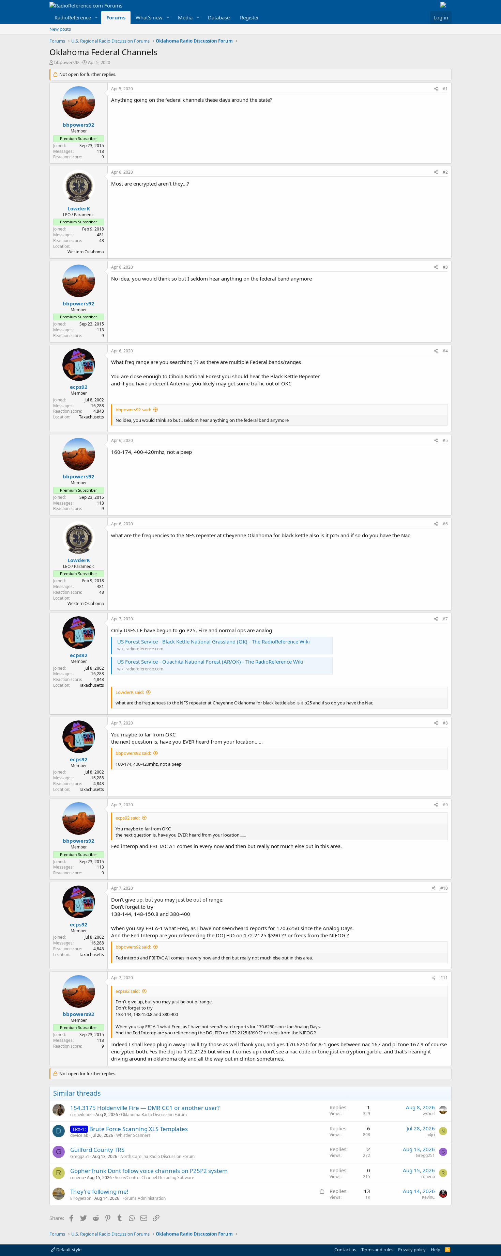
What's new (149, 17)
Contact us (345, 1249)
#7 (445, 619)
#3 (445, 267)
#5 (445, 440)
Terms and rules (377, 1249)
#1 (445, 89)
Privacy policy (412, 1249)
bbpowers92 (66, 62)
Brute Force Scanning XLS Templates (138, 1129)
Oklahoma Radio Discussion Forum (154, 1114)
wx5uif (429, 1113)
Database (219, 17)
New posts (60, 29)
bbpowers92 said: (133, 410)
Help (435, 1249)
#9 (445, 805)
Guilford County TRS (97, 1150)
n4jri (430, 1135)
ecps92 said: (128, 818)
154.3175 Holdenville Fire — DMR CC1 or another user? (144, 1108)
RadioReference (73, 17)
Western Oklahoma (85, 252)
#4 (445, 351)
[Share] (436, 89)
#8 (445, 723)
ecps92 (79, 386)
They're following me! (99, 1191)
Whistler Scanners (133, 1135)
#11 (444, 978)
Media (185, 17)
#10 (444, 888)
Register (249, 17)
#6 (445, 524)
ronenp (77, 1177)
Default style (68, 1249)
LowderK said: (130, 692)
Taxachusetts (91, 417)
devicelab (79, 1135)
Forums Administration (144, 1198)
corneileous (81, 1114)
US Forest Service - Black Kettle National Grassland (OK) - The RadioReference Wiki (213, 641)
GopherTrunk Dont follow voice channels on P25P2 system (149, 1171)
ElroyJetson (80, 1198)
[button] (96, 17)
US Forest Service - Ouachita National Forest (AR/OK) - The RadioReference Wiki (210, 661)
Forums (115, 17)
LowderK (78, 208)
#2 (445, 172)
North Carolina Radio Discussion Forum (157, 1156)
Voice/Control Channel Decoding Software (154, 1177)
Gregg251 (79, 1156)
